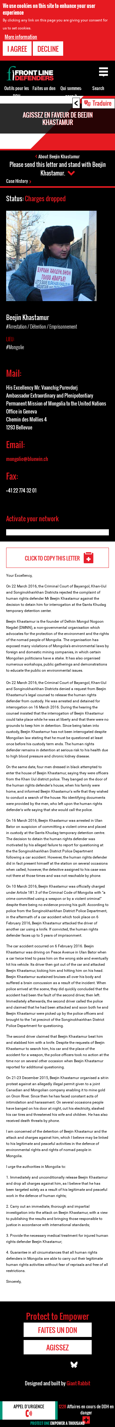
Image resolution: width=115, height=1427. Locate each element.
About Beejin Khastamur (59, 156)
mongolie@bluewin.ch (27, 458)
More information (21, 36)
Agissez (57, 1347)
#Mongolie (15, 347)
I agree (17, 49)
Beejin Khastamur (27, 317)
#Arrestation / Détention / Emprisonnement (41, 326)
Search (98, 88)
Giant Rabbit (78, 1383)
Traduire (102, 103)
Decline (48, 49)
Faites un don (44, 88)
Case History (17, 181)
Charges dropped (45, 198)
